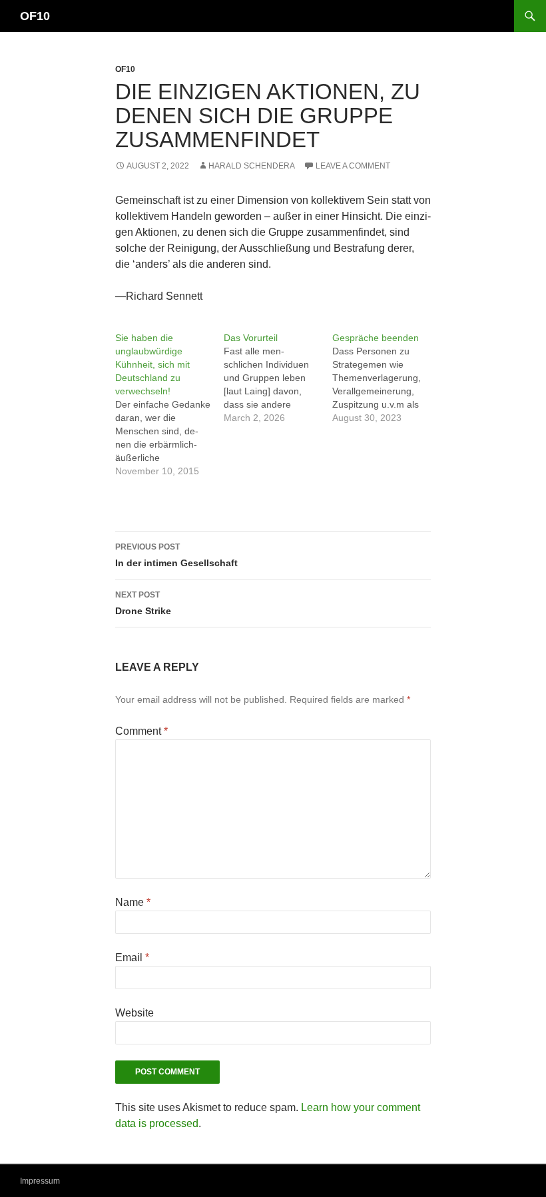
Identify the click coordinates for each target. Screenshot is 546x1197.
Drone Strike (143, 603)
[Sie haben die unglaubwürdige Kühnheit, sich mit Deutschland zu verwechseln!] (169, 404)
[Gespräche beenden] (386, 377)
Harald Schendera (251, 166)
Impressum (40, 1181)
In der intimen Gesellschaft (176, 555)
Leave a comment (353, 166)
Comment (141, 731)
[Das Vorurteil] (278, 377)
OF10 (35, 16)
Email (132, 957)
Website (134, 1012)
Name (132, 902)
